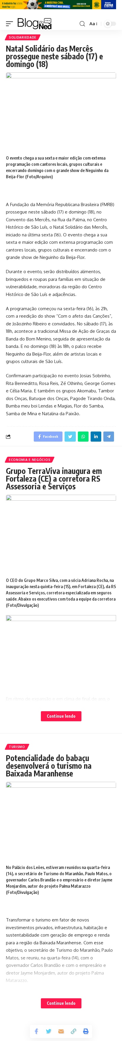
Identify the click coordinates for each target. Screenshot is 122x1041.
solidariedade (22, 37)
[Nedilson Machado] (34, 23)
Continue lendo (61, 716)
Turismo (17, 747)
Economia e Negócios (29, 459)
